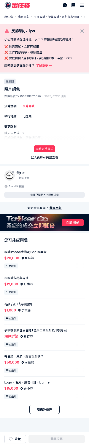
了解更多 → (44, 65)
